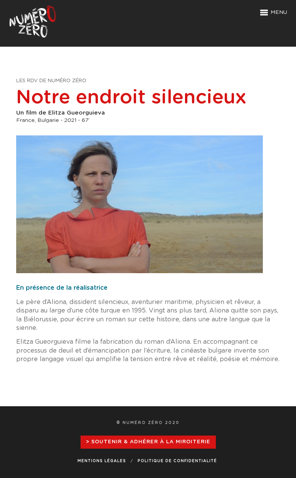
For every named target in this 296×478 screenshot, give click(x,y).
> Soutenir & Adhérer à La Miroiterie (148, 441)
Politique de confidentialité (177, 461)
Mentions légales (101, 461)
